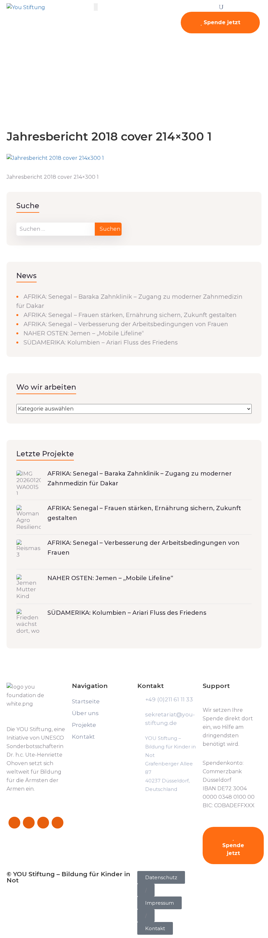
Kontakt (83, 736)
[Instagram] (29, 823)
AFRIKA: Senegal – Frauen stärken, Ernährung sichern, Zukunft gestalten (130, 315)
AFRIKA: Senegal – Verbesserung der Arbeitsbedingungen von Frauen (126, 324)
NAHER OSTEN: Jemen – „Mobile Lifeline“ (84, 333)
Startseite (11, 92)
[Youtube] (57, 823)
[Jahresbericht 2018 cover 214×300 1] (55, 158)
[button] (146, 890)
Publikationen (43, 92)
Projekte (84, 725)
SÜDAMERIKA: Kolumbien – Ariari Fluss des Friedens (101, 342)
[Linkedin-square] (43, 823)
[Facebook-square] (14, 823)
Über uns (85, 713)
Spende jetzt (221, 22)
